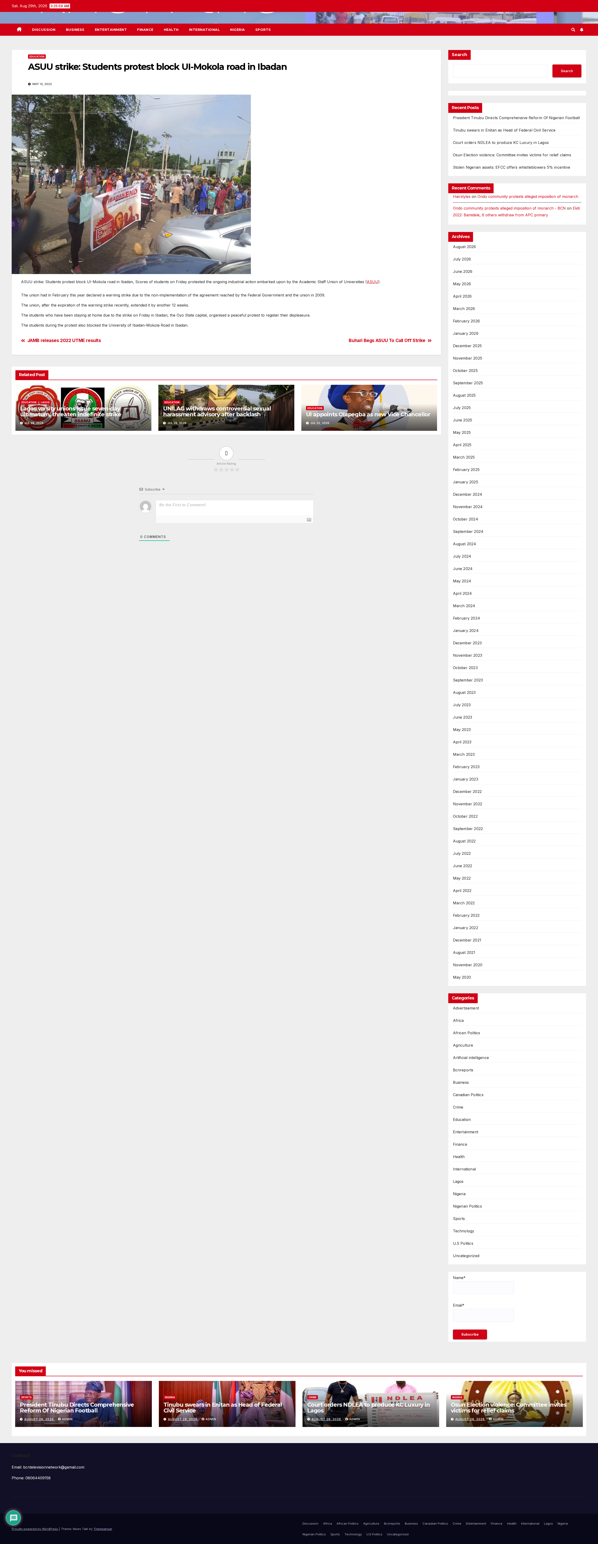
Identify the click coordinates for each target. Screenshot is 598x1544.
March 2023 (464, 754)
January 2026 (465, 333)
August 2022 (464, 841)
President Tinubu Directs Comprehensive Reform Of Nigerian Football (516, 117)
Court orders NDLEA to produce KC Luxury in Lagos (501, 142)
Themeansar (102, 1529)
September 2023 (468, 680)
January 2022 (465, 927)
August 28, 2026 (39, 1419)
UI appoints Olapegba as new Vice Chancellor (368, 414)
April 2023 (462, 742)
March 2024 (464, 605)
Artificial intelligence (471, 1057)
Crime (458, 1107)
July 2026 (462, 259)
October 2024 (465, 519)
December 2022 (467, 791)
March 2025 (464, 457)
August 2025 (464, 395)
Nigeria (237, 30)
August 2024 (464, 544)
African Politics (466, 1033)
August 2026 (464, 246)
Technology (463, 1231)
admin (67, 1419)
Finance (145, 30)
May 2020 (462, 977)
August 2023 (464, 692)
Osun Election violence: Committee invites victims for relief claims (512, 155)
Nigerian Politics (467, 1206)
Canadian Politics (468, 1094)
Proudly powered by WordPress (35, 1529)
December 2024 (467, 494)
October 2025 (465, 370)
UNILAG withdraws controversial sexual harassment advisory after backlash (217, 411)
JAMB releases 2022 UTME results (64, 340)
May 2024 (462, 581)
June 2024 (463, 568)
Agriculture (463, 1045)
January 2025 (465, 482)
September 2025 (468, 383)
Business (75, 30)
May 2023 (462, 729)
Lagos (45, 402)
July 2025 (462, 407)
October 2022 (465, 816)
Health (171, 30)
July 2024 (462, 556)
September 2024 (468, 531)
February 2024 (466, 618)
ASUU (372, 281)
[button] (573, 29)
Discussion (44, 30)
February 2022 (466, 915)
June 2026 (463, 271)
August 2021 (464, 952)
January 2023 (465, 779)
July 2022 (462, 853)
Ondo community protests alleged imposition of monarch (527, 196)
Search (459, 54)
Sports (263, 30)
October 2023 (465, 667)
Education (36, 56)
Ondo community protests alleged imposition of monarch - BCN (509, 208)
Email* (458, 1305)
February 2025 (466, 469)
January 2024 (466, 630)
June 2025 (462, 420)
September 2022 (468, 828)
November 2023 (467, 655)
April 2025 (462, 444)
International (204, 30)
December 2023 (467, 643)
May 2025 (462, 432)
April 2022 (462, 890)
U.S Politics (463, 1243)
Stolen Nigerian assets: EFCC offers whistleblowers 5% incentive (511, 167)
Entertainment (111, 30)
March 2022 (464, 903)
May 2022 (462, 878)
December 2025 (467, 345)
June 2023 (462, 717)
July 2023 (462, 704)
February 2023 (466, 766)
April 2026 (462, 296)
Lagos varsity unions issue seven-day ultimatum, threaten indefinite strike (70, 411)
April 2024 (462, 593)
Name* (459, 1277)
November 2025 (467, 358)
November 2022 (467, 804)
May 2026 (462, 284)
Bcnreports (463, 1070)
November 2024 (468, 506)
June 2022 (462, 865)
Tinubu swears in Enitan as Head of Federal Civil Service (504, 130)
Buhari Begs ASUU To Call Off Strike (387, 340)
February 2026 (466, 321)
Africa (458, 1020)
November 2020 (468, 965)
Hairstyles (461, 196)
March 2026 (464, 308)
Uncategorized (466, 1255)
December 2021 (467, 940)
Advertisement (466, 1008)
